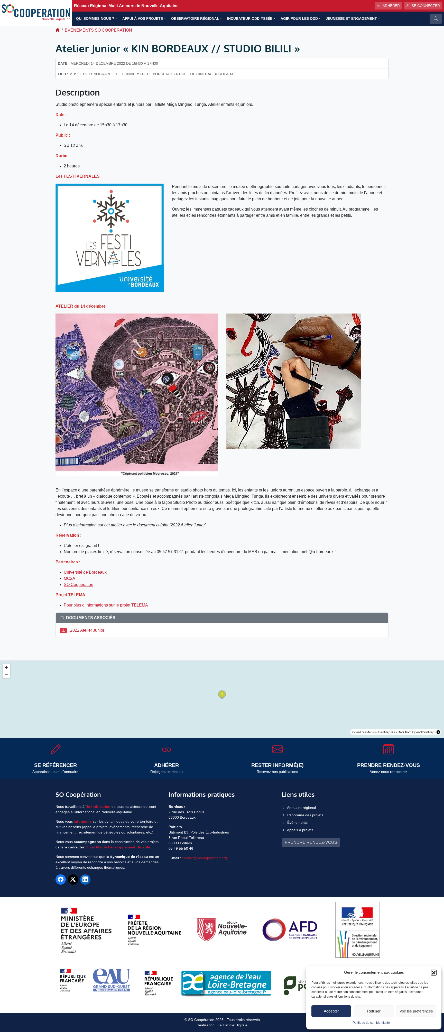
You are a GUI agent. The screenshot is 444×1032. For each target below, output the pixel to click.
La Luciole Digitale (232, 1025)
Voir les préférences (416, 1011)
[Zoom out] (6, 674)
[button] (433, 972)
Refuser (374, 1011)
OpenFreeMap (362, 732)
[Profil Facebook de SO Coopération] (60, 879)
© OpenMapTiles (385, 732)
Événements (297, 822)
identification (98, 806)
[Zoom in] (6, 667)
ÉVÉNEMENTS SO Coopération (98, 30)
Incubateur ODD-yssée (249, 19)
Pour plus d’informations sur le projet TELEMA (106, 605)
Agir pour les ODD (299, 19)
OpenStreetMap (423, 732)
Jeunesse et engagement (351, 19)
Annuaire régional (301, 808)
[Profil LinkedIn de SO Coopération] (85, 879)
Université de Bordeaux (85, 572)
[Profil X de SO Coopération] (73, 879)
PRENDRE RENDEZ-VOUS (311, 842)
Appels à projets (300, 830)
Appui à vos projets (142, 19)
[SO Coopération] (36, 13)
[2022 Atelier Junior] (64, 630)
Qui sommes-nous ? (95, 19)
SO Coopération (78, 584)
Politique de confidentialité (371, 1023)
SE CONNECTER (426, 6)
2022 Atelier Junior (87, 630)
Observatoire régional (195, 19)
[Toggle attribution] (438, 732)
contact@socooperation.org (204, 858)
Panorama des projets (305, 815)
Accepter (331, 1011)
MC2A (69, 578)
